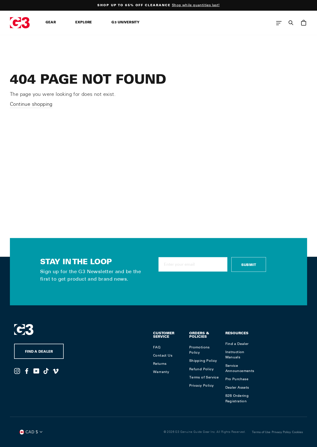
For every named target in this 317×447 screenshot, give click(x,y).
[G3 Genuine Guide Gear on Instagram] (17, 371)
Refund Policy (201, 369)
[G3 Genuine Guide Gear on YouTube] (36, 371)
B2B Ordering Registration (237, 398)
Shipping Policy (203, 361)
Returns (160, 364)
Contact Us (162, 355)
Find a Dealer (237, 344)
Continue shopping (31, 104)
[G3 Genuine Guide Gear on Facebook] (27, 371)
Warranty (161, 372)
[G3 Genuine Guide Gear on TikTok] (46, 371)
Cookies (297, 432)
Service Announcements (239, 368)
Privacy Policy (201, 385)
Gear (51, 22)
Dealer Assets (237, 387)
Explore (83, 22)
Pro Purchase (237, 379)
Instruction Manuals (234, 354)
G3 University (125, 22)
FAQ (156, 347)
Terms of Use (261, 432)
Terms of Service (204, 377)
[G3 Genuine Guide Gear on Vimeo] (56, 371)
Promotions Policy (199, 350)
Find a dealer (39, 352)
